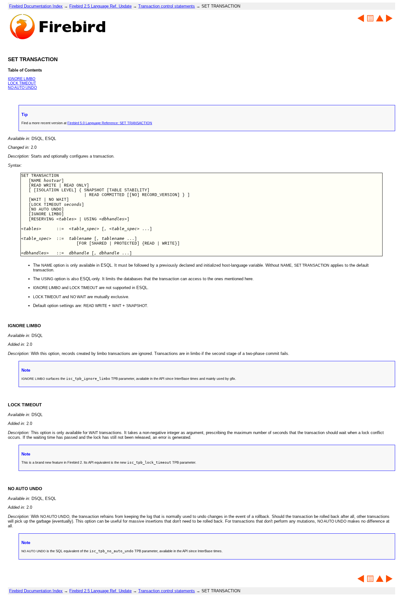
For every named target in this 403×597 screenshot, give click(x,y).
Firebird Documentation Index (36, 6)
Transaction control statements (166, 6)
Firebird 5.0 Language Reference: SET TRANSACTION (109, 123)
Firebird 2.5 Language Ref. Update (100, 6)
